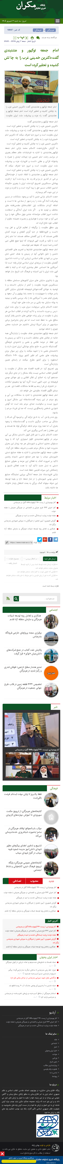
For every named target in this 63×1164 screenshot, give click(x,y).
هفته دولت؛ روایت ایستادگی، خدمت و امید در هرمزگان (36, 515)
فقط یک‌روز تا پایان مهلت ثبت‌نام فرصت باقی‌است (23, 796)
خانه (55, 1039)
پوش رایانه (35, 1145)
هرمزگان (50, 30)
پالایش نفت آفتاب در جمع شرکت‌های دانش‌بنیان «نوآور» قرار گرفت (24, 652)
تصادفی (17, 881)
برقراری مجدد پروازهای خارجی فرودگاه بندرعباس (23, 635)
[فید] (8, 598)
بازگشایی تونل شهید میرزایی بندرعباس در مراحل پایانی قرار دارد (33, 977)
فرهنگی (38, 30)
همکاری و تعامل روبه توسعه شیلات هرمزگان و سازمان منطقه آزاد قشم (25, 617)
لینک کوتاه (37, 542)
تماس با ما (53, 1072)
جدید (51, 881)
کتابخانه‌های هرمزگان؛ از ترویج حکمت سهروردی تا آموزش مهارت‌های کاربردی (24, 813)
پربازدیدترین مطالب (50, 1065)
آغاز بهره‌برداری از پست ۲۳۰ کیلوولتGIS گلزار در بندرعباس (35, 502)
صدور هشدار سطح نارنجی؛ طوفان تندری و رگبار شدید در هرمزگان (23, 669)
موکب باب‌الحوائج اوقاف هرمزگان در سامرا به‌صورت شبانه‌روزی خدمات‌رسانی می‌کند (23, 832)
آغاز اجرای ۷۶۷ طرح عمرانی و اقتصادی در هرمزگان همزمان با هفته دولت (30, 892)
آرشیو (52, 1012)
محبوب (34, 881)
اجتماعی (53, 610)
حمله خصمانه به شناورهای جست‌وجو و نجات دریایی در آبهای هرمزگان (31, 962)
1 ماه (51, 965)
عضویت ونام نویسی (50, 1069)
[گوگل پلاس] (45, 539)
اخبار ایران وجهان (49, 957)
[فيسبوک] (50, 539)
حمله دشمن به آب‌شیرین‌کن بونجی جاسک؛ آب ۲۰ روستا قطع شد (32, 985)
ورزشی (54, 1058)
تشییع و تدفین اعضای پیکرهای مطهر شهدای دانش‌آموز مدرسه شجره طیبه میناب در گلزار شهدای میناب (24, 849)
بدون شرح (53, 1061)
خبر (56, 707)
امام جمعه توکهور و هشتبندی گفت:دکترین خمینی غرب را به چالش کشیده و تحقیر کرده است (31, 57)
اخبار (55, 1047)
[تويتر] (39, 539)
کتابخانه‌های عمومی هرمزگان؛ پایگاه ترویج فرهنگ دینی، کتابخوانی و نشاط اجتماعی (24, 866)
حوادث (54, 1054)
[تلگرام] (55, 539)
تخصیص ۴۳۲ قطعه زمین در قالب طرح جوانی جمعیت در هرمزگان (23, 686)
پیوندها (54, 1076)
